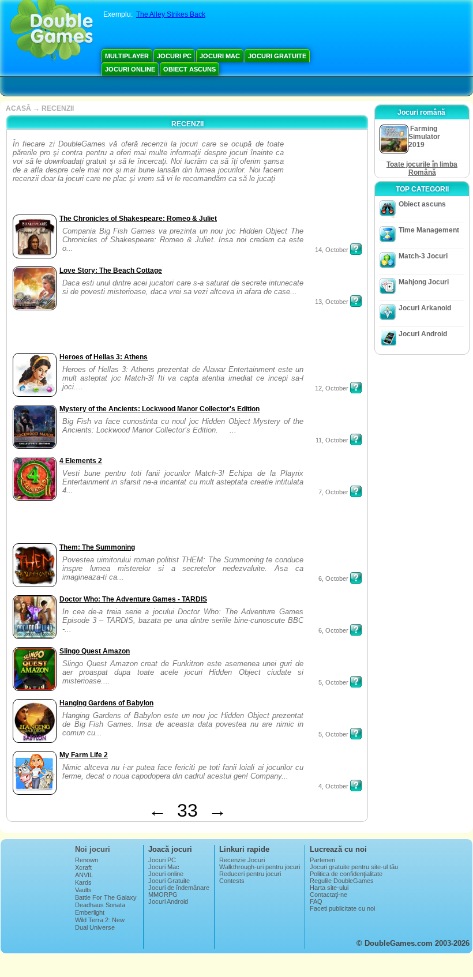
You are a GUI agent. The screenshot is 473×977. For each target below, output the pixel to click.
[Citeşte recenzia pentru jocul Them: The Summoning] (356, 578)
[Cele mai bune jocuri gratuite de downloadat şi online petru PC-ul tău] (51, 31)
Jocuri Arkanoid (425, 308)
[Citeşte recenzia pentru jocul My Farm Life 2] (356, 785)
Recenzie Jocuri (242, 859)
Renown (86, 859)
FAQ (316, 901)
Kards (83, 882)
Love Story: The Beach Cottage (110, 270)
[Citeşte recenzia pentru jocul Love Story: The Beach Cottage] (356, 301)
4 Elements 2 (80, 461)
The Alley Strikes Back (170, 14)
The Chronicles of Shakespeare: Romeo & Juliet (138, 219)
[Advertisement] (323, 176)
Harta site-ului (329, 887)
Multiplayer (127, 55)
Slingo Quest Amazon (94, 651)
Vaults (83, 889)
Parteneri (322, 859)
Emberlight (89, 912)
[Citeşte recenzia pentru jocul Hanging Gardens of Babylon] (356, 733)
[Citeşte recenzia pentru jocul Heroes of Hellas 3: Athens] (356, 387)
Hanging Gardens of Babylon (106, 703)
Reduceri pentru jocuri (250, 873)
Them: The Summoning (97, 547)
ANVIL (84, 874)
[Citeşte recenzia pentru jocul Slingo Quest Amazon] (356, 681)
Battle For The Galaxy (106, 897)
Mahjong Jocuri (424, 282)
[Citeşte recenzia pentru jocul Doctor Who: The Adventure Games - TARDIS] (356, 630)
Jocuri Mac (220, 55)
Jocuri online (130, 69)
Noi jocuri (92, 849)
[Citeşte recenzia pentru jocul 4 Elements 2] (356, 491)
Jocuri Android (423, 334)
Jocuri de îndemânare (178, 887)
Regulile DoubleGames (342, 880)
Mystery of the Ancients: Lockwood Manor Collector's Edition (159, 409)
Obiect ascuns (189, 69)
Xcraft (83, 867)
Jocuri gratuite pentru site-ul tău (354, 866)
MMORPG (163, 894)
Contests (232, 880)
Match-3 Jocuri (423, 256)
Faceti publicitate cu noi (342, 908)
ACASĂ (18, 108)
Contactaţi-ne (328, 894)
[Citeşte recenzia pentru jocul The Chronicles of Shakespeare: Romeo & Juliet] (356, 249)
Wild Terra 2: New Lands (100, 923)
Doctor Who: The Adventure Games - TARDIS (133, 599)
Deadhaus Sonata (100, 904)
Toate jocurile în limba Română (421, 168)
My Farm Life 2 (83, 755)
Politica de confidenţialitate (346, 873)
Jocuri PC (174, 55)
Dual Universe (95, 927)
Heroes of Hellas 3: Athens (103, 357)
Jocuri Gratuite (277, 55)
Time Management (429, 230)
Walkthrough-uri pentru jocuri (259, 866)
